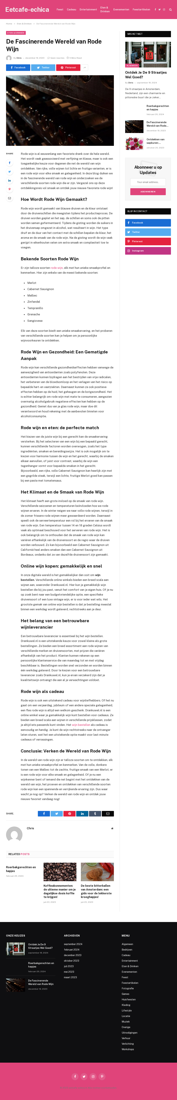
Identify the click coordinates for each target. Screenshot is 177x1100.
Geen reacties (57, 58)
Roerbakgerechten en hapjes (21, 869)
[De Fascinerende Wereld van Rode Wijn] (60, 110)
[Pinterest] (9, 189)
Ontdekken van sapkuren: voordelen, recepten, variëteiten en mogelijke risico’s (159, 141)
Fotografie (128, 988)
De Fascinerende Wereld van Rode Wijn (156, 124)
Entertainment (88, 9)
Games (125, 994)
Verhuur (126, 1038)
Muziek (126, 1021)
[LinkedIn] (9, 180)
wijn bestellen (81, 725)
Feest (60, 9)
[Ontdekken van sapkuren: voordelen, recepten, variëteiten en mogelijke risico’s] (134, 143)
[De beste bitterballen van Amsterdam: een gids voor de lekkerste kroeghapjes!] (97, 872)
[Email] (9, 198)
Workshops (128, 1049)
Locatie (126, 1016)
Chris (19, 58)
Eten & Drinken (105, 9)
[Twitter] (9, 171)
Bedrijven (127, 949)
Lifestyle (127, 1010)
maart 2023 (70, 977)
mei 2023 (69, 971)
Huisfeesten (129, 999)
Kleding (126, 1005)
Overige (126, 1027)
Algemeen (132, 66)
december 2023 (72, 955)
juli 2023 (69, 966)
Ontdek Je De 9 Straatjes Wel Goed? (146, 74)
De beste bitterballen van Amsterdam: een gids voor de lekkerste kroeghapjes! (96, 891)
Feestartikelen (141, 9)
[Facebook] (9, 162)
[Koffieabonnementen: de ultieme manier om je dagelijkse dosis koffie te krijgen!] (60, 872)
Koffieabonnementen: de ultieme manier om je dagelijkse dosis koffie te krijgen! (60, 891)
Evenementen (121, 9)
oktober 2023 (71, 960)
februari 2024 (72, 949)
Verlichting (128, 1043)
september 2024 (73, 944)
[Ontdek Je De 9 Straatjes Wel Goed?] (148, 54)
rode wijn (57, 268)
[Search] (170, 9)
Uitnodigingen (129, 1032)
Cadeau (71, 9)
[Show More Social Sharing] (84, 67)
